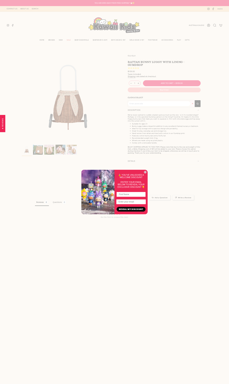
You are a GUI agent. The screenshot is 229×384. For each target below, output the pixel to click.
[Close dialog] (145, 172)
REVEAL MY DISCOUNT (131, 209)
